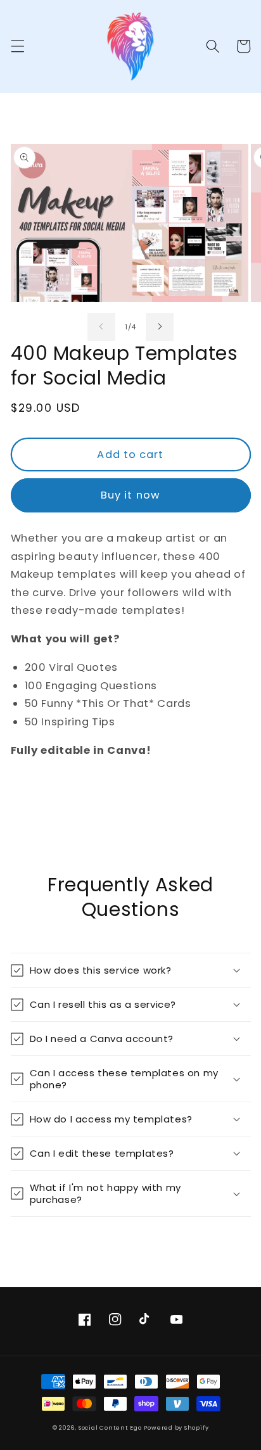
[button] (17, 46)
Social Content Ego (110, 1427)
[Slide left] (101, 327)
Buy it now (130, 495)
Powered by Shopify (176, 1427)
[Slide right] (160, 327)
